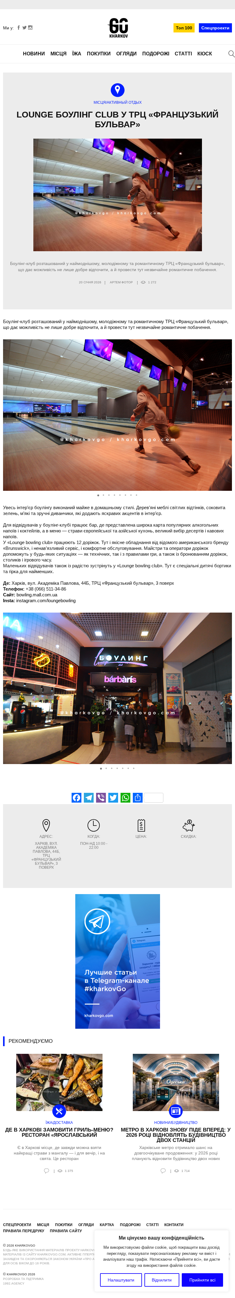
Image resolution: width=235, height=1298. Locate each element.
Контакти (174, 1225)
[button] (226, 415)
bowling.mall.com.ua (37, 594)
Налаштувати (121, 1279)
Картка (107, 1225)
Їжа (76, 53)
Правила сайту (66, 1231)
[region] (161, 1261)
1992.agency (13, 1283)
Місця (58, 53)
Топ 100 (184, 27)
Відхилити (162, 1279)
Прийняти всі (202, 1279)
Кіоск (204, 53)
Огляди (126, 53)
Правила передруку (23, 1231)
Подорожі (155, 53)
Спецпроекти (215, 27)
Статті (183, 53)
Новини (34, 53)
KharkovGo (117, 28)
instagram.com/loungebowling (46, 600)
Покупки (99, 53)
